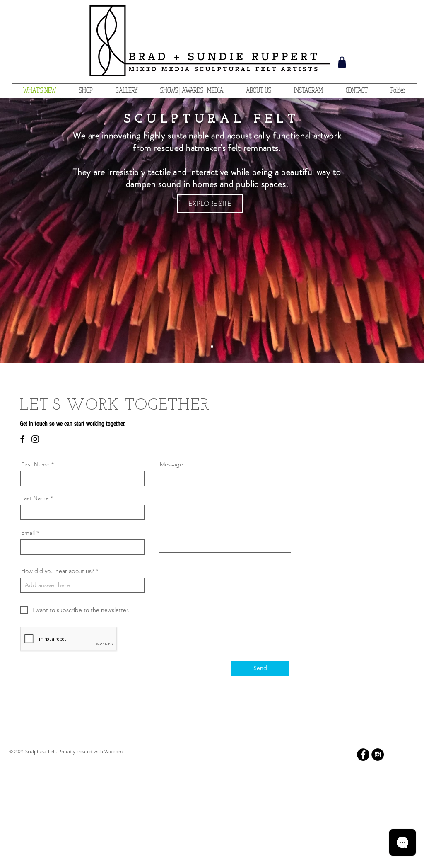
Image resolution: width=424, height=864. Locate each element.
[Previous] (45, 230)
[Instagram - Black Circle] (377, 754)
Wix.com (113, 751)
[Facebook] (22, 439)
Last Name (35, 498)
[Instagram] (35, 439)
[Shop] (342, 62)
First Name (35, 464)
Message (171, 464)
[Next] (378, 230)
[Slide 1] (212, 346)
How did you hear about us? (57, 571)
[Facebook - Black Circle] (363, 754)
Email (28, 533)
